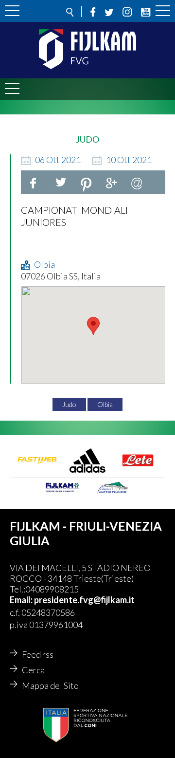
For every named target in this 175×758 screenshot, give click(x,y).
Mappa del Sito (50, 685)
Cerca (33, 670)
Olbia (105, 404)
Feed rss (37, 654)
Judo (69, 404)
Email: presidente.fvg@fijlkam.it (72, 599)
